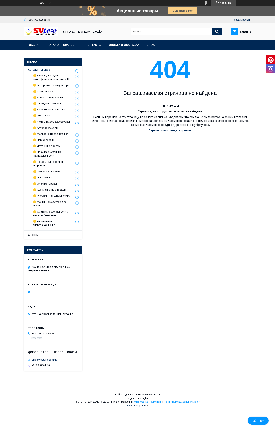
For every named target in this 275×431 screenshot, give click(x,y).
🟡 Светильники (43, 91)
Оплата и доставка (124, 44)
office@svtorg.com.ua (44, 359)
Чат (261, 420)
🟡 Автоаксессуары (45, 127)
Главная (34, 44)
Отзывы (33, 234)
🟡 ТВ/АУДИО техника (47, 103)
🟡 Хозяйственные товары (49, 189)
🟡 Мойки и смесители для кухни (50, 203)
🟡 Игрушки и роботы (46, 145)
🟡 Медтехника (42, 115)
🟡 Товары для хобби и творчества (48, 163)
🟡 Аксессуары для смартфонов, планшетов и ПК (51, 77)
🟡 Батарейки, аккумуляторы (51, 85)
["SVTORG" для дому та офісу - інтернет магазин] (41, 34)
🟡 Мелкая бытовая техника (50, 133)
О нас (150, 44)
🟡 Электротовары (45, 183)
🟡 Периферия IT (43, 139)
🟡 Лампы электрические (48, 97)
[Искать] (217, 31)
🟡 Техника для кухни (46, 171)
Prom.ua (155, 394)
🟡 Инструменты (43, 177)
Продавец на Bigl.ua (137, 398)
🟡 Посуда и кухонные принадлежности (47, 153)
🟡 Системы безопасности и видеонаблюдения (50, 213)
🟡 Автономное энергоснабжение (44, 223)
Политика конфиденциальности (182, 401)
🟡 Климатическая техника (49, 109)
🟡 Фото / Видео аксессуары (51, 121)
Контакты (93, 44)
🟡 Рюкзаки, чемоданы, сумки (51, 195)
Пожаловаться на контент (147, 401)
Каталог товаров (61, 44)
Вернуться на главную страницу (170, 130)
